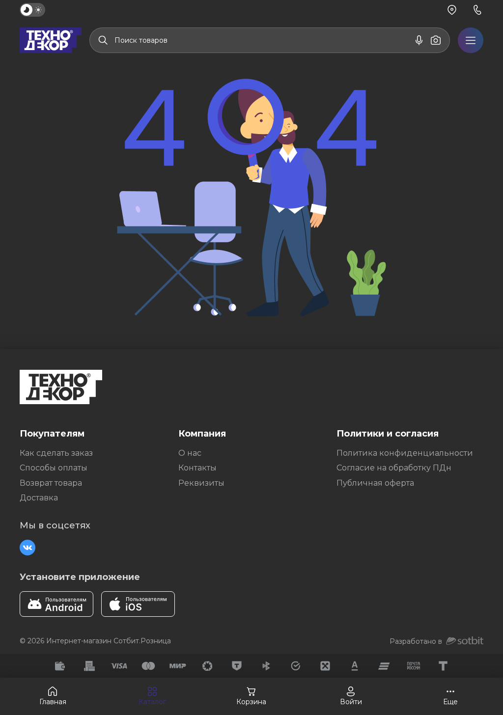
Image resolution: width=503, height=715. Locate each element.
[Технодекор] (51, 40)
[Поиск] (103, 40)
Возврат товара (51, 483)
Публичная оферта (375, 483)
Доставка (39, 497)
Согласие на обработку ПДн (393, 467)
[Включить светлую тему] (32, 10)
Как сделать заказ (56, 453)
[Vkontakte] (27, 547)
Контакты (197, 467)
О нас (189, 453)
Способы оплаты (53, 467)
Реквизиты (201, 483)
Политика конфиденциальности (404, 453)
